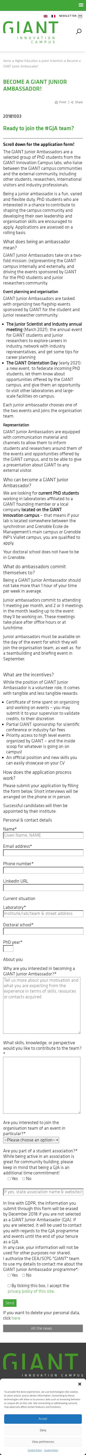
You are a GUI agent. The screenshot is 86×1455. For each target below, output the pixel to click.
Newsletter (67, 16)
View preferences (43, 1442)
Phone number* (18, 864)
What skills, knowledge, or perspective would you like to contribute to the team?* (42, 1048)
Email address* (17, 846)
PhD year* (13, 942)
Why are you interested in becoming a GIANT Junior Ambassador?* (39, 971)
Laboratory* (14, 907)
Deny (43, 1430)
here (16, 1318)
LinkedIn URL (15, 881)
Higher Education (26, 61)
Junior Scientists (52, 61)
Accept (43, 1419)
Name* (10, 829)
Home (7, 61)
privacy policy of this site (31, 1291)
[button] (80, 1384)
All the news (41, 1328)
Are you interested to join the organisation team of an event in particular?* (34, 1128)
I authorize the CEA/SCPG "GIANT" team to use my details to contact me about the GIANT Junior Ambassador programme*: (42, 1267)
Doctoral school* (18, 925)
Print (62, 102)
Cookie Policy (35, 1450)
